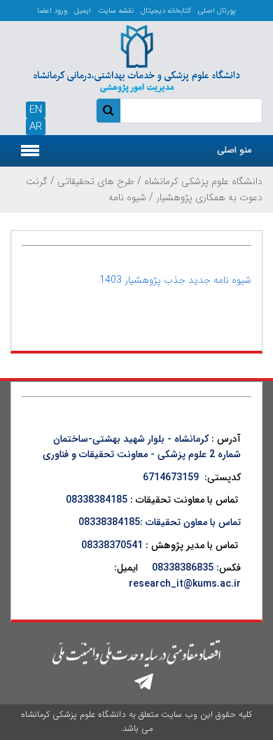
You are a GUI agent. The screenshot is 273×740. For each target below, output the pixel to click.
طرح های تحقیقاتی (95, 181)
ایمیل (82, 11)
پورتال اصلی (217, 11)
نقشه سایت (116, 11)
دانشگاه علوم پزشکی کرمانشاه (203, 181)
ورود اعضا (52, 11)
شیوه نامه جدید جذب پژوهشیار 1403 (175, 280)
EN (35, 110)
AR (35, 126)
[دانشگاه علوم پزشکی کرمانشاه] (137, 58)
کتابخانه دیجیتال (166, 11)
